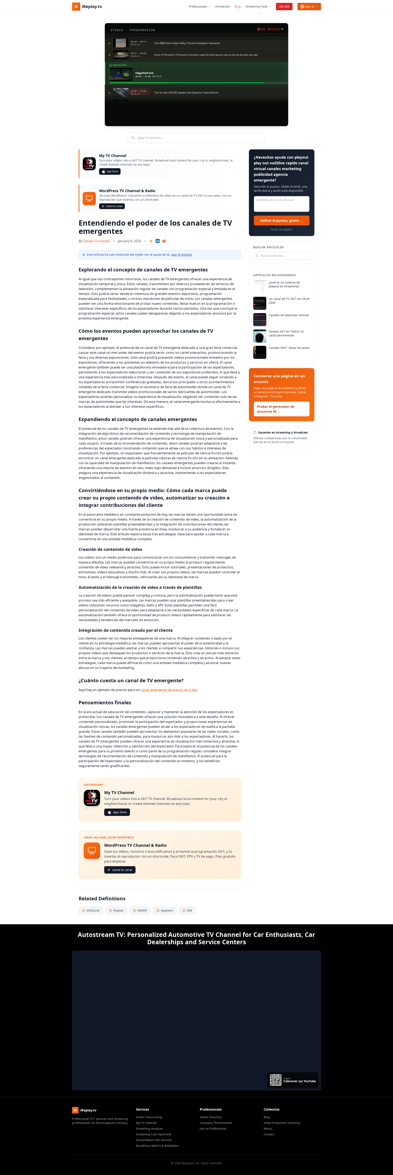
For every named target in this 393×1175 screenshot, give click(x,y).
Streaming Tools (257, 6)
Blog (238, 6)
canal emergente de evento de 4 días (169, 690)
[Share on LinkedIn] (158, 241)
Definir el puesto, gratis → (281, 220)
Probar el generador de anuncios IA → (275, 409)
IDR (189, 910)
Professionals (198, 6)
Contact (269, 1134)
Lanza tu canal (114, 206)
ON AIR (284, 6)
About (268, 1128)
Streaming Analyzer (149, 1128)
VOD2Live (93, 910)
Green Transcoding (149, 1117)
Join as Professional (213, 1128)
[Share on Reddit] (164, 241)
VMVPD (142, 910)
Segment (167, 910)
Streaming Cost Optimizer (154, 1134)
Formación (222, 6)
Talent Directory (210, 1117)
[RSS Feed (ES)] (151, 241)
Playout (118, 910)
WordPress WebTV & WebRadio (157, 1146)
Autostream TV (101, 934)
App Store (112, 171)
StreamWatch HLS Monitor (154, 1140)
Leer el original (181, 255)
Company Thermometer (216, 1123)
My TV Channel (146, 1123)
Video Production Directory (282, 1123)
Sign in (309, 6)
